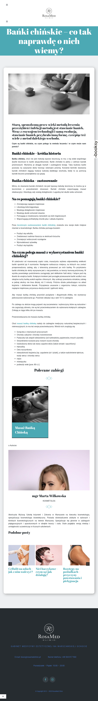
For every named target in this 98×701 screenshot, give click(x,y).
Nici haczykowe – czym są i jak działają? (47, 572)
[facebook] (45, 679)
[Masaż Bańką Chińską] (30, 387)
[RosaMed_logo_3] (49, 8)
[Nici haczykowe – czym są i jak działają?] (49, 546)
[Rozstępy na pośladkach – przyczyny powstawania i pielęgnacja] (76, 546)
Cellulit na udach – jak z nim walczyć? (20, 570)
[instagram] (52, 679)
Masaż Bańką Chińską (25, 429)
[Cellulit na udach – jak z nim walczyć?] (21, 546)
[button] (10, 564)
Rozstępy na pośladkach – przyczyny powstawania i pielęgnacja (72, 575)
